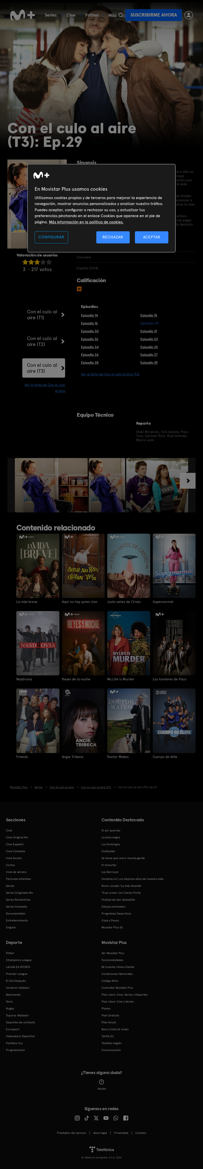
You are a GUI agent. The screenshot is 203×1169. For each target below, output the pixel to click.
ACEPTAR (151, 237)
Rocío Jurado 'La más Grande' (122, 886)
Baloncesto (13, 994)
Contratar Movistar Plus (117, 987)
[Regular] (37, 262)
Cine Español (15, 844)
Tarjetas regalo (112, 1043)
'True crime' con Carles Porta (121, 892)
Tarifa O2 (108, 1036)
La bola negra (111, 837)
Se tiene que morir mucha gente (123, 858)
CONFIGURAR (51, 237)
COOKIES (140, 1133)
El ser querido (111, 830)
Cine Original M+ (17, 837)
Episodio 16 (89, 323)
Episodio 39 (149, 363)
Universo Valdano (17, 987)
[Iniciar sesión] (188, 15)
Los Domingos (111, 844)
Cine (71, 15)
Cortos (10, 865)
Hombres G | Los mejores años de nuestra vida (132, 879)
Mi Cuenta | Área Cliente (118, 967)
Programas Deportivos (116, 913)
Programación (15, 1050)
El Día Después (16, 981)
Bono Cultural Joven (115, 1029)
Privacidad (121, 1133)
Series (51, 15)
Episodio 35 (149, 347)
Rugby (10, 1008)
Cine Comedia (15, 851)
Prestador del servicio (71, 1133)
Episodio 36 (90, 355)
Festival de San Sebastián (118, 899)
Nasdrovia (24, 679)
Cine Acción (14, 858)
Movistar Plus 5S (112, 927)
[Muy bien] (49, 262)
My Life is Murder (120, 679)
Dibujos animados (113, 906)
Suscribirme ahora (153, 15)
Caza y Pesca (110, 920)
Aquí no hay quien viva (79, 602)
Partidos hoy (14, 1043)
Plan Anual (109, 1022)
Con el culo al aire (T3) (42, 368)
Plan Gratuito (110, 1015)
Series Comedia (16, 906)
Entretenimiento (17, 920)
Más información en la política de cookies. (86, 222)
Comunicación (111, 1050)
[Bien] (43, 262)
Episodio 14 (89, 315)
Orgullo (11, 927)
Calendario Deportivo (20, 1036)
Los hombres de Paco (169, 679)
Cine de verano (16, 872)
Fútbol (92, 15)
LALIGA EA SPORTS (18, 967)
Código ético (110, 981)
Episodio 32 (89, 339)
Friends (22, 757)
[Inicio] (22, 15)
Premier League (16, 974)
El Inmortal (109, 865)
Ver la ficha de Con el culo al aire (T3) (110, 374)
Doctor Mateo (118, 757)
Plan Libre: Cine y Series (118, 1001)
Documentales (15, 913)
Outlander (108, 851)
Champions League (19, 960)
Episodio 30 (90, 331)
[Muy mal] (25, 262)
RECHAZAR (112, 237)
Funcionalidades (112, 960)
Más (112, 15)
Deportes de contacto (20, 1022)
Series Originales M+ (19, 892)
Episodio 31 (148, 331)
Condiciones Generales (117, 974)
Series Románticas (18, 899)
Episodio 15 (148, 315)
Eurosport (12, 1029)
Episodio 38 (90, 363)
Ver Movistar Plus (113, 953)
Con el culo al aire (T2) (42, 341)
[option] (52, 485)
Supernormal (163, 602)
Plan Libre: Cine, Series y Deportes (125, 994)
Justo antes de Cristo (124, 602)
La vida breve (26, 602)
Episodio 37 (149, 355)
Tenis (9, 1001)
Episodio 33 (149, 339)
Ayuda (102, 1088)
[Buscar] (121, 15)
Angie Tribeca (72, 757)
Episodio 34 (90, 347)
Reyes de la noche (76, 679)
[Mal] (31, 262)
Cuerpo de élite (165, 757)
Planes (106, 1008)
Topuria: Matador (17, 1015)
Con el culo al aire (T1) (42, 315)
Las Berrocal (110, 872)
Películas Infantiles (18, 879)
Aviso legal (100, 1133)
